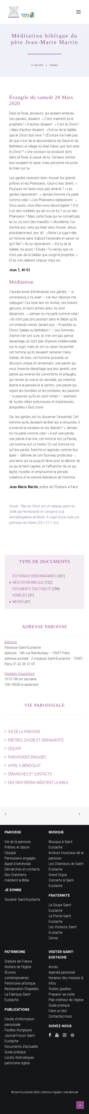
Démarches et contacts (30, 774)
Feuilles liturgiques (18, 1030)
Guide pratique (15, 1052)
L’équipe (14, 748)
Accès (53, 967)
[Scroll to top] (80, 1105)
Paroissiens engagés (27, 757)
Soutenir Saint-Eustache (22, 899)
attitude (73, 1092)
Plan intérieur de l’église (66, 1000)
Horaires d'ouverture (19, 673)
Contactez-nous (60, 1016)
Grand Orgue (58, 875)
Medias (18, 601)
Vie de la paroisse (24, 731)
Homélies (20, 595)
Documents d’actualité (21, 1046)
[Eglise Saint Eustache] (21, 12)
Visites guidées (60, 989)
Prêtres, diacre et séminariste (36, 740)
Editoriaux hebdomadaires (34, 576)
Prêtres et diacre (17, 847)
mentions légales (51, 1092)
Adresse (11, 642)
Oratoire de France (18, 961)
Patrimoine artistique (20, 983)
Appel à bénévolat (24, 765)
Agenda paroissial (62, 972)
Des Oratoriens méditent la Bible (38, 782)
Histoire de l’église (18, 967)
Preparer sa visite (62, 994)
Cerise (53, 938)
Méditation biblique (28, 582)
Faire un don (58, 1011)
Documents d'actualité (32, 589)
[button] (78, 12)
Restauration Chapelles (22, 989)
